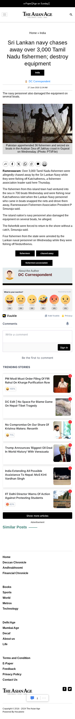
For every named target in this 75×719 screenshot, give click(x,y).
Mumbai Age (11, 627)
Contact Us (10, 679)
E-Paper (8, 663)
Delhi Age (9, 622)
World (6, 597)
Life (5, 644)
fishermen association (36, 263)
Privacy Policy (12, 674)
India (37, 72)
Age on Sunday (40, 3)
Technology (10, 608)
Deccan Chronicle (14, 562)
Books (7, 586)
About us (9, 638)
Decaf (6, 633)
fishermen (25, 253)
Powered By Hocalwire (13, 712)
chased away (47, 253)
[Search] (71, 15)
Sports (7, 592)
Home (6, 557)
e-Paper (27, 3)
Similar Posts (15, 527)
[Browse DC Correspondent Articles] (9, 274)
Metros (7, 603)
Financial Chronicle (15, 573)
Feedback (9, 668)
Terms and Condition (16, 658)
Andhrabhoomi (13, 567)
